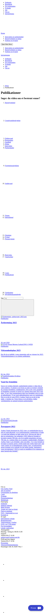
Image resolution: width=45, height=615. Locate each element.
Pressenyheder (10, 239)
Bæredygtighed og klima (13, 39)
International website (8, 519)
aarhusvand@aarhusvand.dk (10, 537)
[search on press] (17, 307)
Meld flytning (5, 507)
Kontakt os (4, 515)
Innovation (8, 146)
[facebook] (20, 580)
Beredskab (8, 4)
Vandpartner (9, 292)
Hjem (7, 86)
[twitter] (20, 596)
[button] (7, 44)
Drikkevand (9, 138)
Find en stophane (6, 511)
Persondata (4, 543)
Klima (7, 144)
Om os (7, 12)
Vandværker (9, 257)
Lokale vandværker (7, 528)
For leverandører (6, 526)
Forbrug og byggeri (11, 40)
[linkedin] (20, 564)
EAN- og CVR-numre (8, 524)
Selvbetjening (9, 14)
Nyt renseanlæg (10, 6)
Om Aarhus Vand (6, 489)
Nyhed (7, 237)
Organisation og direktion (9, 492)
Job (6, 10)
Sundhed (8, 142)
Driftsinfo (8, 2)
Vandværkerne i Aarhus (8, 522)
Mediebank (4, 500)
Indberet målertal (6, 505)
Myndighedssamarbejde (13, 294)
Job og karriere (6, 490)
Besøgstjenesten (6, 520)
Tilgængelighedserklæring (9, 545)
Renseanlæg (9, 140)
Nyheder (8, 8)
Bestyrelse (8, 255)
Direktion (8, 235)
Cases (7, 273)
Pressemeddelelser (7, 498)
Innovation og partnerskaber (14, 37)
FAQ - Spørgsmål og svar (9, 513)
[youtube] (20, 612)
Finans (7, 215)
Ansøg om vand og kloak (9, 509)
